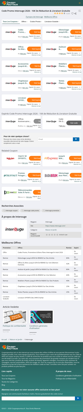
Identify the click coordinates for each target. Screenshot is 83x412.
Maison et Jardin (39, 38)
